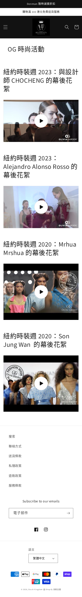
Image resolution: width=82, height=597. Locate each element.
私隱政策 (15, 466)
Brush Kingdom (35, 589)
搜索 (12, 436)
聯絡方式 (15, 446)
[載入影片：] (41, 121)
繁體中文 (39, 558)
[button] (5, 27)
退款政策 (15, 476)
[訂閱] (68, 513)
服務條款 (15, 485)
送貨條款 (15, 456)
